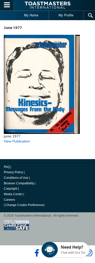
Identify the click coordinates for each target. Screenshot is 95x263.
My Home (31, 15)
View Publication (17, 141)
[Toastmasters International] (48, 5)
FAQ (7, 167)
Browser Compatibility (19, 183)
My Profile (66, 15)
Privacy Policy (13, 172)
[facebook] (36, 253)
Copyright (10, 188)
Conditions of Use (16, 178)
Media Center (13, 194)
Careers (9, 199)
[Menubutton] (7, 5)
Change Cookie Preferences (25, 205)
